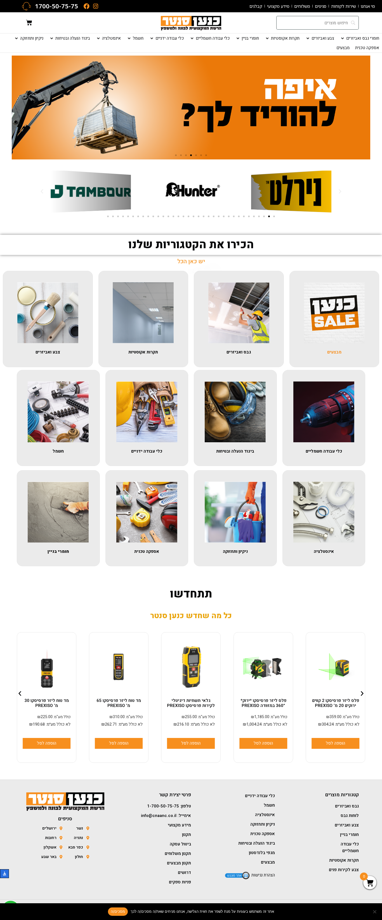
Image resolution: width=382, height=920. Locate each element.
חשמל (58, 451)
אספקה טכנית (146, 551)
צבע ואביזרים (48, 352)
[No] (375, 911)
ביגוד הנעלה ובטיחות (235, 451)
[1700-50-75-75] (26, 6)
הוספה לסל (263, 743)
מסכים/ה (118, 911)
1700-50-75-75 (56, 6)
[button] (359, 38)
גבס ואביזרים (239, 352)
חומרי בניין (58, 551)
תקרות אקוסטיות (143, 352)
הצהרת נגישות (263, 875)
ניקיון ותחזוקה (235, 551)
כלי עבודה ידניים (146, 451)
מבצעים (334, 352)
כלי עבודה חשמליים (324, 451)
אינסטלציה (324, 551)
